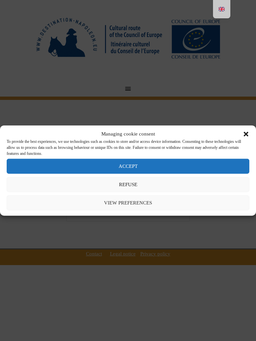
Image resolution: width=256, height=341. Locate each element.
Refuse (128, 184)
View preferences (128, 202)
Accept (128, 166)
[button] (246, 134)
